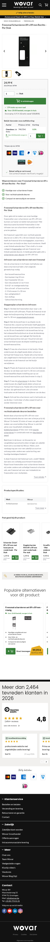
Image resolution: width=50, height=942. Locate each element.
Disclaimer (33, 934)
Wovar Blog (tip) (9, 876)
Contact (5, 817)
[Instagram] (20, 911)
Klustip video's (8, 867)
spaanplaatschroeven (25, 317)
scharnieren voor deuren (14, 254)
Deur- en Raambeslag (12, 21)
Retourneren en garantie (13, 813)
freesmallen (17, 249)
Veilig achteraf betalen (26, 13)
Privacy (15, 934)
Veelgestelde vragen (11, 863)
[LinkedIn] (15, 911)
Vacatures (6, 872)
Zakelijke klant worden (12, 829)
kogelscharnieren (11, 430)
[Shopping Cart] (46, 4)
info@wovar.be (13, 898)
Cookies (24, 934)
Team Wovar (7, 859)
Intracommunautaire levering (15, 842)
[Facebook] (4, 911)
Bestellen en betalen (11, 804)
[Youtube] (10, 911)
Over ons (6, 855)
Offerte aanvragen (10, 838)
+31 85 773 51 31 (12, 901)
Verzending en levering (12, 808)
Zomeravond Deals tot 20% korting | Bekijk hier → (25, 17)
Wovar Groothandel (11, 834)
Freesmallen (29, 21)
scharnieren (22, 381)
